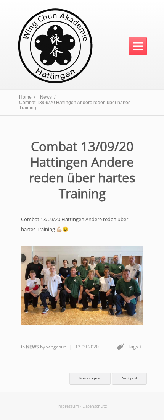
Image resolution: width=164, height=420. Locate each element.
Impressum (68, 406)
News (33, 346)
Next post (129, 378)
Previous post (90, 378)
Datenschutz (94, 406)
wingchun (56, 346)
